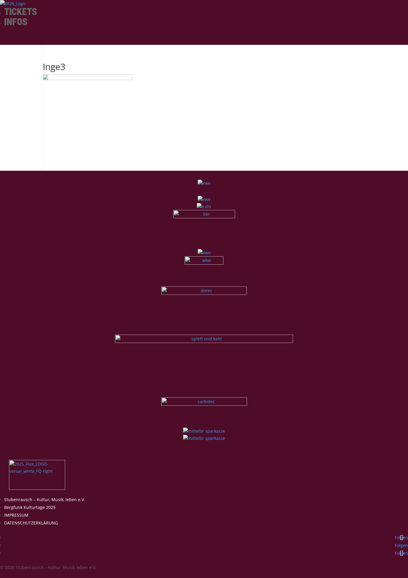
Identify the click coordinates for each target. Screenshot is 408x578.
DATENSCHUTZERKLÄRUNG (31, 523)
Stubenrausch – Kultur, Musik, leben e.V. (44, 499)
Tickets (20, 11)
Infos (15, 21)
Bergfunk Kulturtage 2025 (30, 507)
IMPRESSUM (16, 515)
